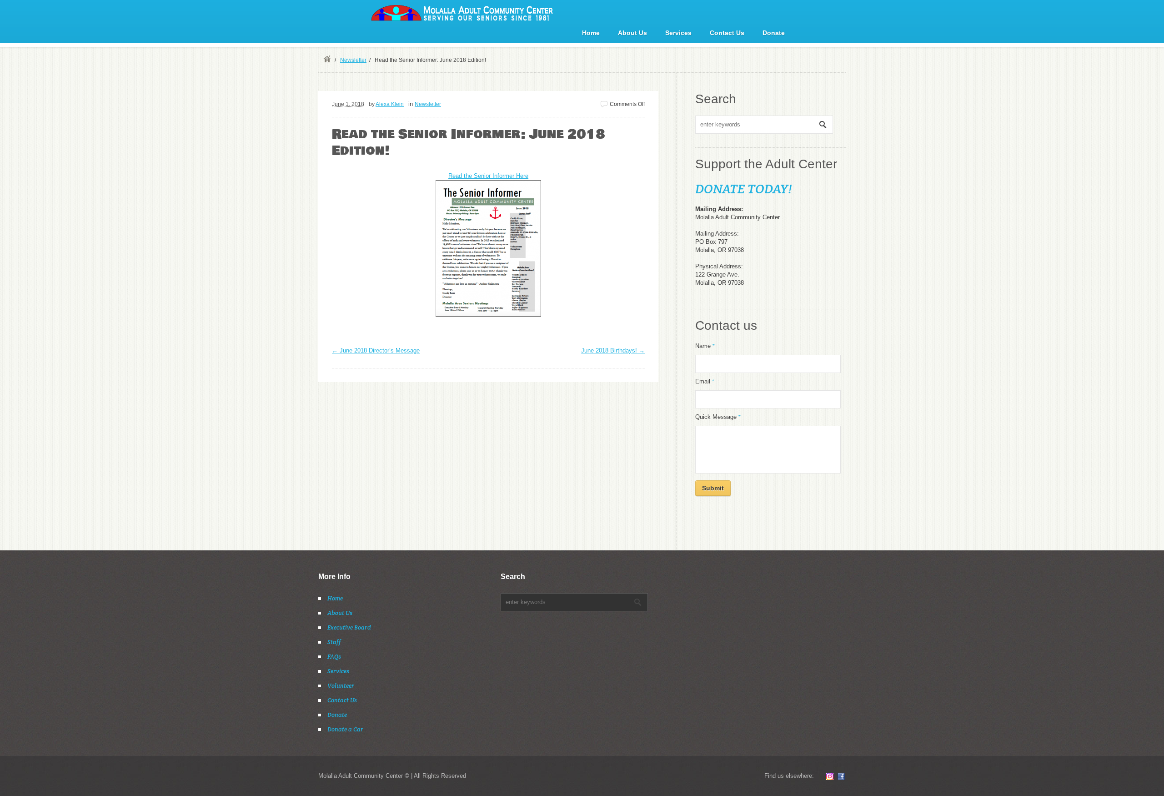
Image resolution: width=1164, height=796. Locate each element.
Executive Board (349, 627)
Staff (334, 642)
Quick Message (718, 416)
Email (704, 381)
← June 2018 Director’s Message (376, 350)
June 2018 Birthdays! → (613, 350)
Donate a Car (345, 729)
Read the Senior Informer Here (488, 175)
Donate (774, 32)
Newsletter (353, 60)
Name (705, 346)
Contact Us (727, 32)
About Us (632, 32)
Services (678, 32)
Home (591, 32)
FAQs (334, 656)
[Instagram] (829, 776)
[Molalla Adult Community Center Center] (462, 13)
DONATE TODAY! (743, 189)
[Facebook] (841, 776)
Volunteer (340, 686)
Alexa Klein (390, 104)
